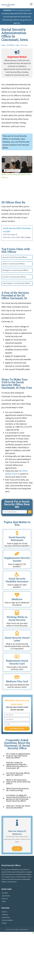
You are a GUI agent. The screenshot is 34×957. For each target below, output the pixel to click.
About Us (4, 912)
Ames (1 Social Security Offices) (14, 264)
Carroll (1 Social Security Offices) (14, 277)
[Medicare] (17, 595)
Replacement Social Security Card (17, 662)
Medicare (17, 599)
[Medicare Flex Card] (17, 677)
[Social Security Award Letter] (17, 633)
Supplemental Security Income (17, 559)
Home (3, 45)
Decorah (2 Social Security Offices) (15, 257)
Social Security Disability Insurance (17, 580)
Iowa (17, 45)
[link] (4, 158)
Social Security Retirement (17, 539)
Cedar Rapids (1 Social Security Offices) (16, 283)
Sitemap (4, 923)
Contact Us (5, 914)
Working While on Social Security (17, 618)
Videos (4, 901)
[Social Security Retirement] (17, 533)
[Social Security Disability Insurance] (17, 574)
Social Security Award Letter (17, 639)
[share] (29, 158)
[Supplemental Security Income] (17, 553)
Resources (5, 898)
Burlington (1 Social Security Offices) (15, 270)
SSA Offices (10, 45)
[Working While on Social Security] (17, 612)
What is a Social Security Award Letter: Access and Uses (17, 158)
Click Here (17, 848)
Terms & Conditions (7, 920)
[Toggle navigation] (31, 4)
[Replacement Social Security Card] (17, 656)
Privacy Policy (6, 917)
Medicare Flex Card (17, 681)
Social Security (6, 896)
